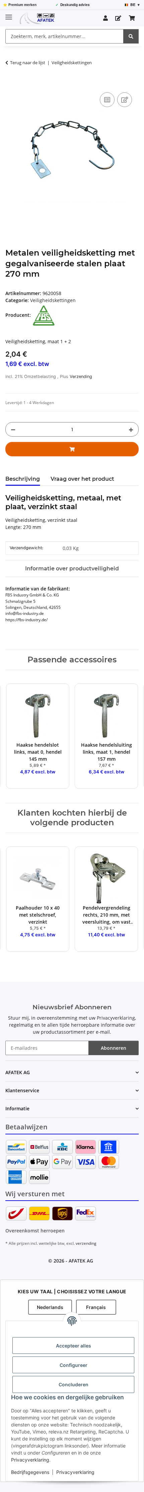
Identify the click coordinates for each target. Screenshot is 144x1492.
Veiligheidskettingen (53, 300)
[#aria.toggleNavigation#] (8, 14)
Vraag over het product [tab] (82, 479)
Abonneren (113, 1048)
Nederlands (50, 1307)
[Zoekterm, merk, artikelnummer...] (131, 36)
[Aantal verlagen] (13, 429)
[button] (105, 18)
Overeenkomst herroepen (35, 1230)
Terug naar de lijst (27, 63)
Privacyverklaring (30, 1460)
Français (96, 1307)
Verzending (81, 376)
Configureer (73, 1365)
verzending (86, 1243)
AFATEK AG (81, 1260)
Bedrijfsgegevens (30, 1472)
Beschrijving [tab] (22, 479)
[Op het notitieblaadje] (124, 99)
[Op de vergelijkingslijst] (107, 99)
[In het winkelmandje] (10, 83)
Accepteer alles (73, 1345)
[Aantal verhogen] (131, 429)
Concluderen (73, 1384)
